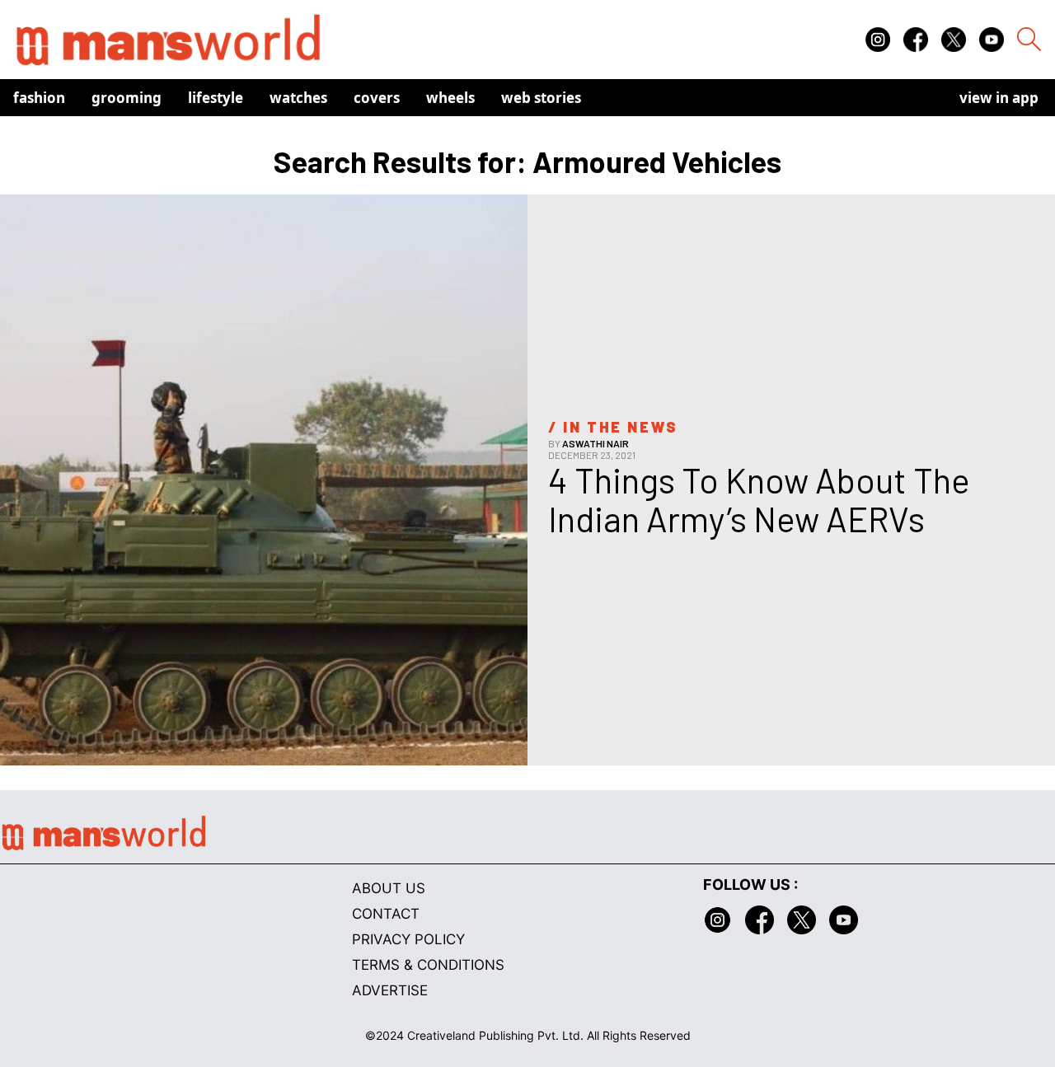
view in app (999, 97)
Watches (298, 97)
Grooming (126, 97)
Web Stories (541, 97)
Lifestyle (215, 97)
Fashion (39, 97)
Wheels (450, 97)
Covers (377, 97)
